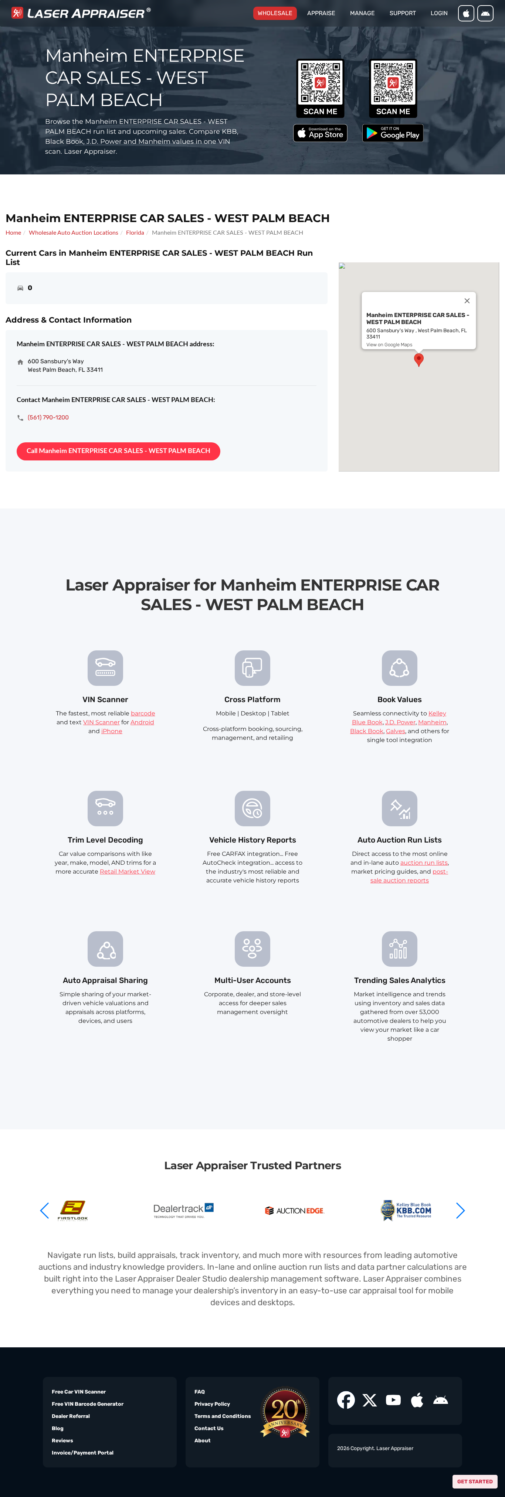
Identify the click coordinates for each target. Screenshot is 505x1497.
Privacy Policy (212, 1404)
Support (403, 13)
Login (439, 13)
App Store (466, 13)
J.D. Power (400, 722)
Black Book (366, 731)
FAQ (199, 1392)
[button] (460, 1210)
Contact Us (209, 1428)
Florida (135, 233)
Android (142, 722)
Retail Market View (127, 871)
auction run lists (424, 862)
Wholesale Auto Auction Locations (73, 233)
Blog (58, 1428)
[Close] (467, 301)
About (202, 1441)
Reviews (62, 1441)
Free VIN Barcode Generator (87, 1404)
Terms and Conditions (222, 1416)
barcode (143, 713)
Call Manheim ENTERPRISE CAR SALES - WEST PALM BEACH (118, 451)
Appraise (321, 13)
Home (13, 233)
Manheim (432, 722)
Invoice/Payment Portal (82, 1453)
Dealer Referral (71, 1416)
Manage (362, 13)
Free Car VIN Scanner (79, 1392)
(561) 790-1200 (48, 417)
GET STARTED (475, 1482)
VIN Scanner (101, 722)
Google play (485, 13)
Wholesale (277, 13)
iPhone (111, 731)
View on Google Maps (389, 344)
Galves (395, 731)
